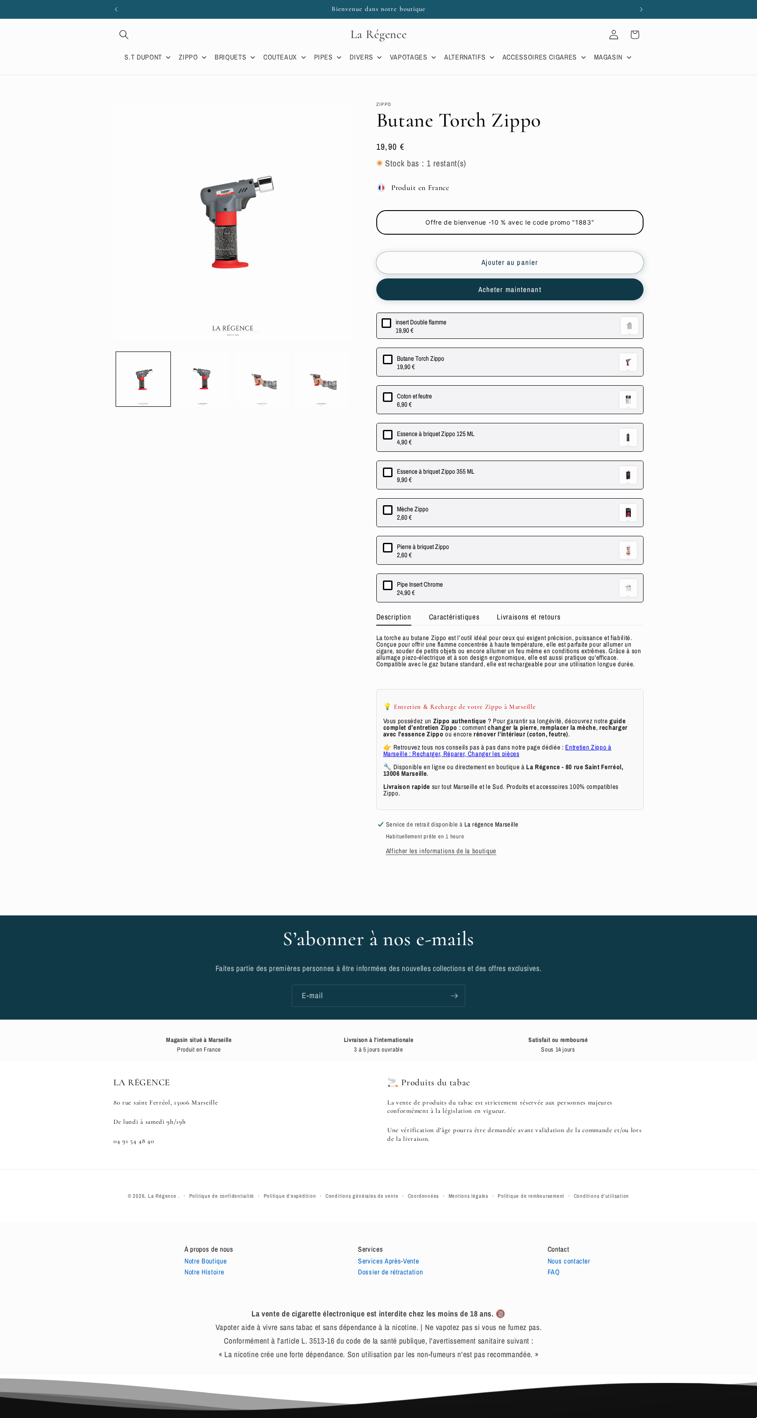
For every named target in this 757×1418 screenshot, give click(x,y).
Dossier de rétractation (390, 1272)
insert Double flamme (421, 322)
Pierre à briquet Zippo (423, 546)
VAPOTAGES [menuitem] (409, 57)
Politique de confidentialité (222, 1196)
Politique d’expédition (290, 1196)
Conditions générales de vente (361, 1196)
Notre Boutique (205, 1261)
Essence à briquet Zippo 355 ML (435, 471)
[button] (123, 34)
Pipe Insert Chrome (420, 584)
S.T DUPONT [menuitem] (143, 57)
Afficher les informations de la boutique (441, 850)
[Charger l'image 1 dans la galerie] (143, 379)
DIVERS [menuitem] (361, 57)
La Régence (162, 1196)
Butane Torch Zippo (420, 358)
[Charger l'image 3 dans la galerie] (262, 379)
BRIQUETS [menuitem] (230, 57)
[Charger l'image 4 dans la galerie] (321, 379)
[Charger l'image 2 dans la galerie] (202, 379)
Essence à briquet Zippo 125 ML (435, 433)
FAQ (554, 1272)
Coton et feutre (414, 396)
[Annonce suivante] (641, 9)
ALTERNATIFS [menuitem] (464, 57)
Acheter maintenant (509, 289)
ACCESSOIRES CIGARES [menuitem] (539, 57)
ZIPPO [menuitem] (188, 57)
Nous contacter (569, 1261)
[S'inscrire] (454, 996)
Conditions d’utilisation (601, 1196)
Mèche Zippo (412, 509)
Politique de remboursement (531, 1196)
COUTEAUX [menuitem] (280, 57)
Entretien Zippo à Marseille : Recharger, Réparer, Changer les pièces (497, 750)
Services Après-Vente (388, 1261)
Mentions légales (468, 1196)
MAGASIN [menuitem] (608, 57)
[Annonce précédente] (116, 9)
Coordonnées (423, 1196)
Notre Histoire (204, 1272)
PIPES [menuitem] (323, 57)
